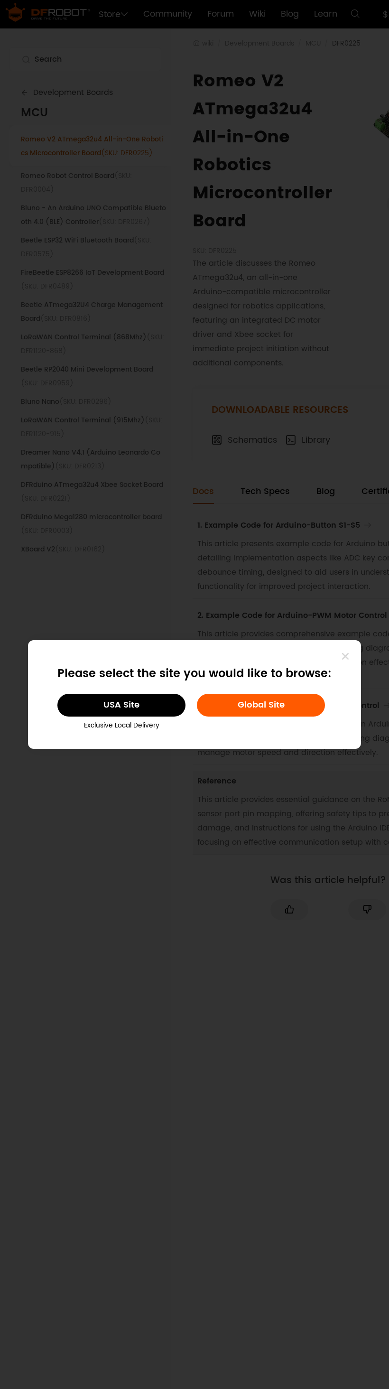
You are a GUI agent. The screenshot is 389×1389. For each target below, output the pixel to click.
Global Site (261, 705)
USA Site (121, 705)
